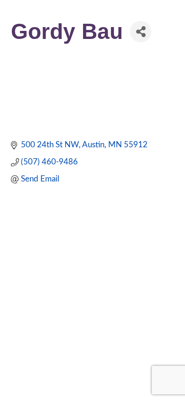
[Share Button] (140, 31)
